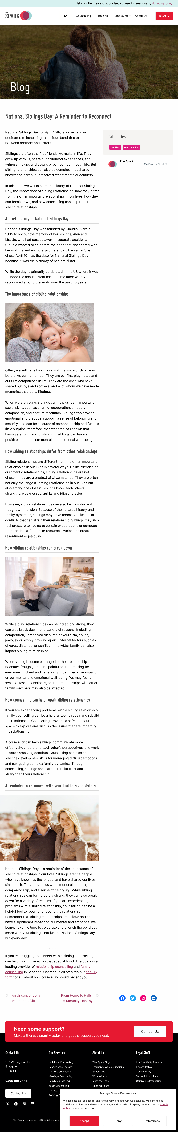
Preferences (152, 1121)
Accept (84, 1121)
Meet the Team (101, 1081)
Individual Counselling (61, 1062)
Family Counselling (59, 1081)
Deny (118, 1121)
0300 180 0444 (16, 1081)
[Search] (65, 15)
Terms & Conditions (147, 1076)
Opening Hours (100, 1085)
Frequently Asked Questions (108, 1067)
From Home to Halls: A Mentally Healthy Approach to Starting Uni (76, 998)
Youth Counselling (59, 1085)
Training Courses (58, 1095)
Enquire (164, 15)
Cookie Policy (143, 1071)
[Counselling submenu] (93, 16)
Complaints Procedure (148, 1081)
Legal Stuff (143, 1052)
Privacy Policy (144, 1067)
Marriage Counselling (60, 1076)
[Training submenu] (109, 16)
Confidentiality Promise (149, 1062)
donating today (162, 3)
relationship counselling (54, 967)
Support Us (98, 1071)
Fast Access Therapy (61, 1067)
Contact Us (150, 1031)
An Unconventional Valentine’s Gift (26, 998)
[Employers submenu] (130, 16)
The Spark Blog (101, 1062)
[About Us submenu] (149, 16)
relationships (131, 147)
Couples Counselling (60, 1071)
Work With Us (99, 1076)
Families (115, 147)
